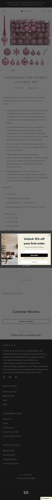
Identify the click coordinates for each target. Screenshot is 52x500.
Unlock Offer (34, 255)
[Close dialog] (49, 235)
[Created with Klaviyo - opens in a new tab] (26, 266)
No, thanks (34, 262)
